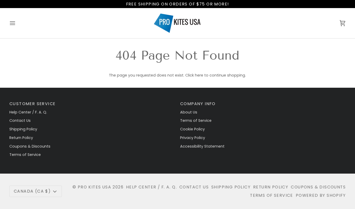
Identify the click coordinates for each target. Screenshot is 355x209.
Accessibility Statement (202, 146)
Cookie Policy (192, 129)
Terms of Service (25, 154)
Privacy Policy (192, 137)
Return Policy (21, 137)
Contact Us (20, 120)
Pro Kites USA (94, 187)
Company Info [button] (198, 103)
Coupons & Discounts (29, 146)
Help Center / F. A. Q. (28, 112)
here (199, 75)
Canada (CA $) (32, 191)
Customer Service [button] (32, 103)
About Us (188, 112)
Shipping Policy (23, 129)
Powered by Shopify (321, 195)
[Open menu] (17, 23)
